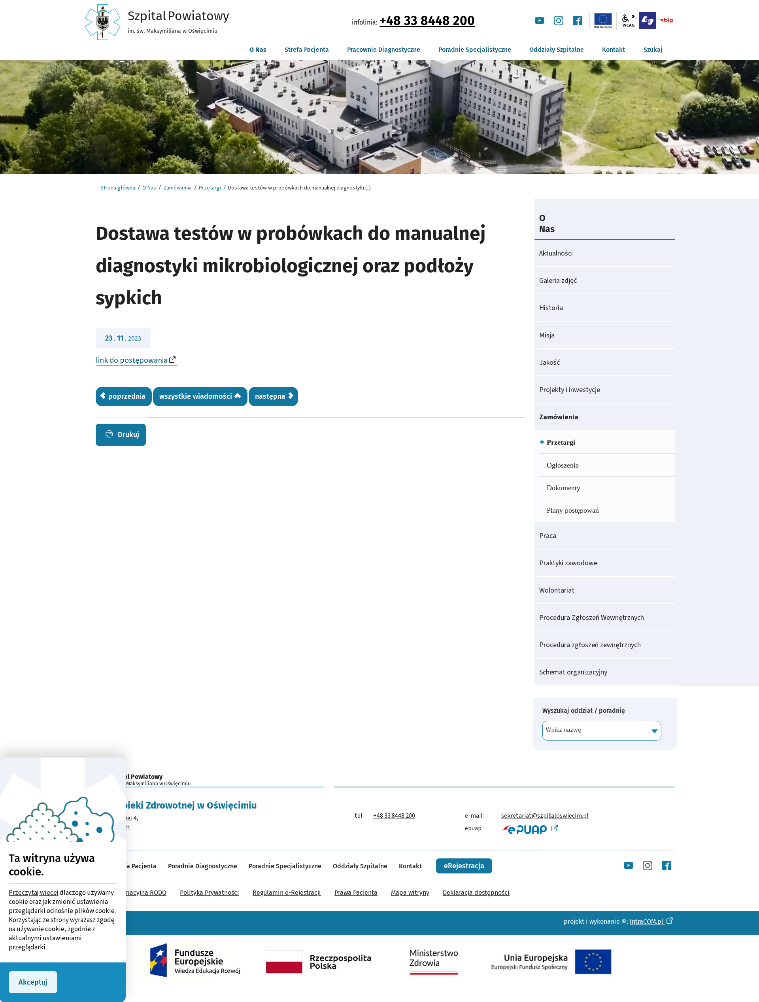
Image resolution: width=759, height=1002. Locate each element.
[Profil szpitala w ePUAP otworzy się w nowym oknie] (529, 829)
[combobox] (601, 731)
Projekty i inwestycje (569, 390)
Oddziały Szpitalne (360, 866)
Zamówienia (177, 188)
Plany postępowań (573, 510)
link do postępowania (132, 360)
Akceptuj (33, 982)
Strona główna (117, 188)
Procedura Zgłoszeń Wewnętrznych (591, 618)
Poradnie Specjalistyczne (285, 866)
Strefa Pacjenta (134, 866)
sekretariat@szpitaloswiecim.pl (545, 815)
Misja (547, 335)
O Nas (149, 188)
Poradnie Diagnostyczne (202, 866)
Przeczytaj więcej (34, 893)
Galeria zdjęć (558, 281)
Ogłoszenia (563, 465)
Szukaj (653, 49)
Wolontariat (556, 590)
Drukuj (127, 434)
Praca (547, 536)
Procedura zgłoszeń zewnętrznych (590, 645)
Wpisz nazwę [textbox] (563, 729)
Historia (551, 308)
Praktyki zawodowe (568, 563)
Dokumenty (563, 488)
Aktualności (556, 253)
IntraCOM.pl (647, 921)
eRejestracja (464, 866)
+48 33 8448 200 (427, 20)
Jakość (549, 362)
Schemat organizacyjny (573, 672)
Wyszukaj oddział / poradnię (583, 710)
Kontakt (410, 866)
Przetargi (210, 188)
